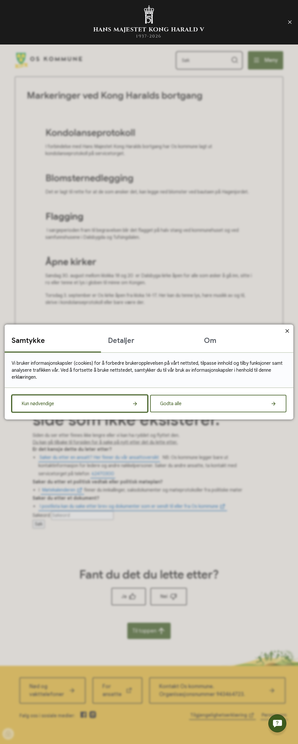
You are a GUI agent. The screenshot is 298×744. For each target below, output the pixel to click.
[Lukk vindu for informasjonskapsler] (287, 331)
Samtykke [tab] (28, 340)
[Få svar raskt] (277, 723)
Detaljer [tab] (121, 340)
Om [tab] (210, 340)
